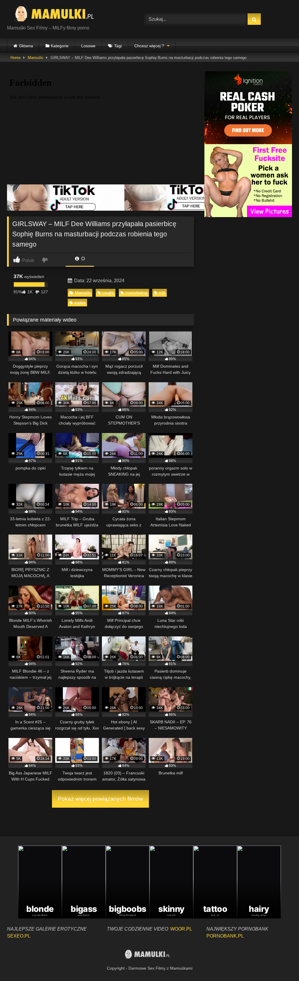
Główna (26, 45)
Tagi (118, 45)
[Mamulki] (66, 15)
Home (15, 57)
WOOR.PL (181, 928)
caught (108, 293)
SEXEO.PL (18, 935)
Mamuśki (35, 57)
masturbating (136, 293)
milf (162, 293)
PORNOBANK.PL (225, 935)
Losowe (88, 45)
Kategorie (60, 45)
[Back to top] (280, 963)
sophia (79, 303)
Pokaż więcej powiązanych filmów (100, 799)
